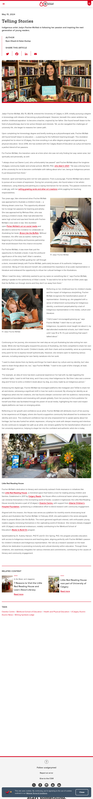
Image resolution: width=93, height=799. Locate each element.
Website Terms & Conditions (36, 793)
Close (81, 792)
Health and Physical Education (56, 611)
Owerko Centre (8, 611)
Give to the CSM (47, 778)
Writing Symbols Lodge (24, 614)
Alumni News (7, 614)
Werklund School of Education (29, 611)
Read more (18, 594)
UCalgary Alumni (78, 611)
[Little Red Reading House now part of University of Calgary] (53, 584)
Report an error (46, 773)
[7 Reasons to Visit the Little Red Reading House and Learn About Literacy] (7, 584)
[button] (9, 53)
